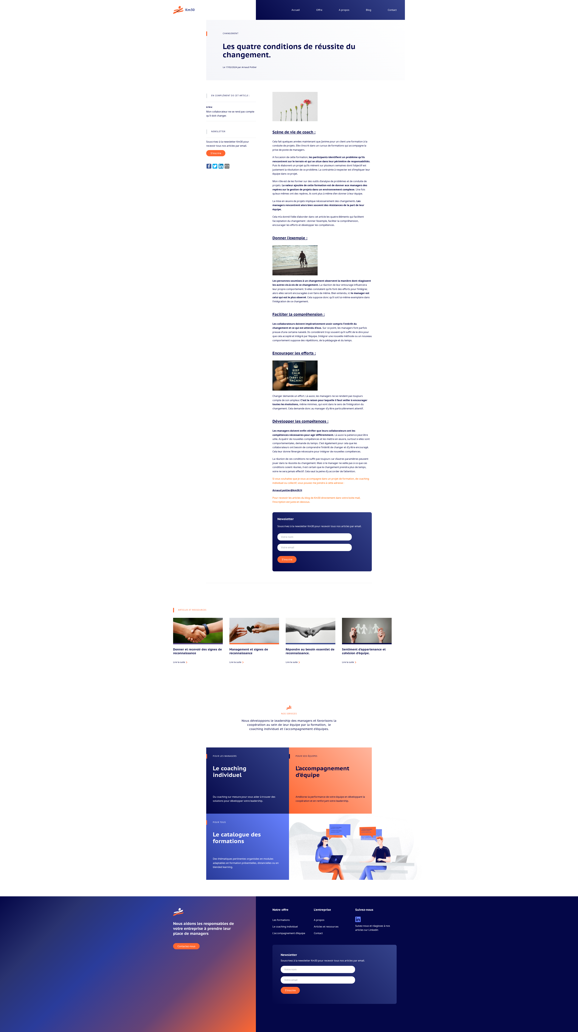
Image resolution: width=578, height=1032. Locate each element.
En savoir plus (220, 805)
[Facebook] (209, 166)
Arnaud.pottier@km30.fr (287, 490)
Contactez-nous (186, 946)
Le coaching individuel (285, 926)
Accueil (296, 10)
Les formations (281, 920)
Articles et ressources (326, 926)
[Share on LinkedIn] (221, 166)
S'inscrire (216, 153)
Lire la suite (179, 662)
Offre (319, 10)
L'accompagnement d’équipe (288, 933)
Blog (368, 10)
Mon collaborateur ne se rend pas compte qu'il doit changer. (230, 113)
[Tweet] (215, 166)
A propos (344, 10)
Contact (392, 10)
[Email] (227, 166)
